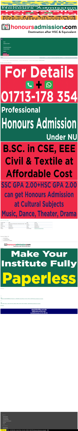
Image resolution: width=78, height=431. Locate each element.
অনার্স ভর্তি (5, 53)
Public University (5, 427)
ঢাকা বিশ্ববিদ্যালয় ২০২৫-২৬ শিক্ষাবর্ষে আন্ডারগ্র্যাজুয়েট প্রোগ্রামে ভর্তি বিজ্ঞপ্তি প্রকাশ (60, 57)
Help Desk (4, 422)
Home (4, 41)
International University (7, 47)
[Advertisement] (9, 232)
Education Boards (5, 416)
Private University (5, 428)
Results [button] (4, 51)
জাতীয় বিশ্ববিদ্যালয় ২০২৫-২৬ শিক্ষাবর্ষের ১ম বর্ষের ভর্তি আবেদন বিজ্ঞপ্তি (40, 57)
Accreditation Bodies (6, 419)
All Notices (2, 305)
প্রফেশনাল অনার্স (6, 55)
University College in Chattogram (33, 60)
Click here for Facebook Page (39, 228)
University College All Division (13, 60)
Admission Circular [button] (6, 43)
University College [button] (6, 48)
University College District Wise (23, 60)
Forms (4, 423)
